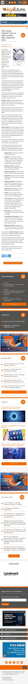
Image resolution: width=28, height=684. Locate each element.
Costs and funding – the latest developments (12, 299)
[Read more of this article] (14, 416)
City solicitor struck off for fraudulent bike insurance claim (14, 381)
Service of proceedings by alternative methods (13, 426)
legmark (12, 679)
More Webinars (14, 304)
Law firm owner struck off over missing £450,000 (14, 364)
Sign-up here (5, 604)
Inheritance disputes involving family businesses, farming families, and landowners (14, 292)
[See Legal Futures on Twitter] (10, 2)
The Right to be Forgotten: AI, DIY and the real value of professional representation (15, 531)
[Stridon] (14, 573)
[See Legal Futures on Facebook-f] (15, 2)
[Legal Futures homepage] (14, 9)
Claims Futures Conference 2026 (14, 321)
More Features (14, 463)
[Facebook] (3, 255)
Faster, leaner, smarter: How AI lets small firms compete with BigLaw (13, 444)
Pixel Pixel (9, 678)
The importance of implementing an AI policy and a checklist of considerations (14, 515)
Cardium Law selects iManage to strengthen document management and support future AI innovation (15, 548)
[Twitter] (6, 255)
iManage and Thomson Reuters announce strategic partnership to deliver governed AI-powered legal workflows (15, 523)
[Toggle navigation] (25, 2)
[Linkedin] (9, 255)
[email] (14, 600)
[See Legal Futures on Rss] (21, 662)
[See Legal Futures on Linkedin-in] (12, 2)
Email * (4, 600)
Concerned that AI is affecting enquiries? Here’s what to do (11, 407)
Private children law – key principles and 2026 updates (14, 285)
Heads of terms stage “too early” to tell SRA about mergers (14, 386)
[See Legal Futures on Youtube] (18, 662)
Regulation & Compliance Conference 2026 (12, 326)
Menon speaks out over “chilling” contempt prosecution (14, 375)
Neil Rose (9, 46)
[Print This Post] (26, 28)
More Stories (14, 392)
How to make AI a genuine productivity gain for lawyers (13, 503)
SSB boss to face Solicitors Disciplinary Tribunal (12, 370)
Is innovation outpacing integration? (11, 509)
